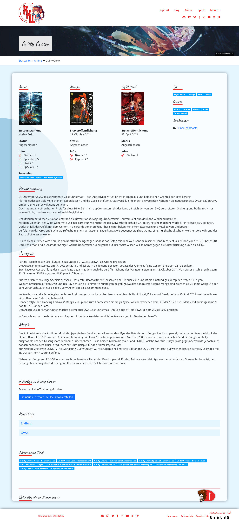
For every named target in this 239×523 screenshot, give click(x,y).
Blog (176, 10)
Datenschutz (187, 516)
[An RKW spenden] (214, 17)
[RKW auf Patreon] (219, 17)
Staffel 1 (26, 423)
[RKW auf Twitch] (189, 17)
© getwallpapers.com (224, 53)
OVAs (24, 433)
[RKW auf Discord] (184, 17)
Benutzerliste (202, 516)
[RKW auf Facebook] (199, 17)
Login (162, 10)
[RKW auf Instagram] (204, 17)
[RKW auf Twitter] (194, 17)
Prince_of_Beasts (187, 128)
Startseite (25, 60)
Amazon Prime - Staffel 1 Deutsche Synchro (41, 177)
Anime (189, 10)
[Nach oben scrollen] (206, 496)
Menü (214, 10)
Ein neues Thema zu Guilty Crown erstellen (47, 397)
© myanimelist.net (27, 122)
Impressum (172, 516)
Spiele (201, 10)
